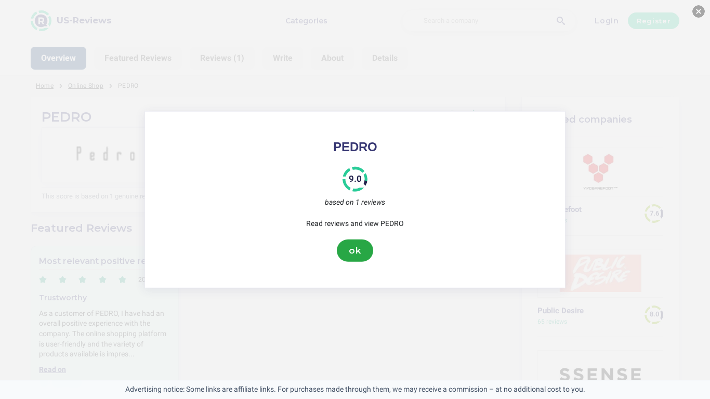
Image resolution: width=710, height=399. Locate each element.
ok (355, 250)
